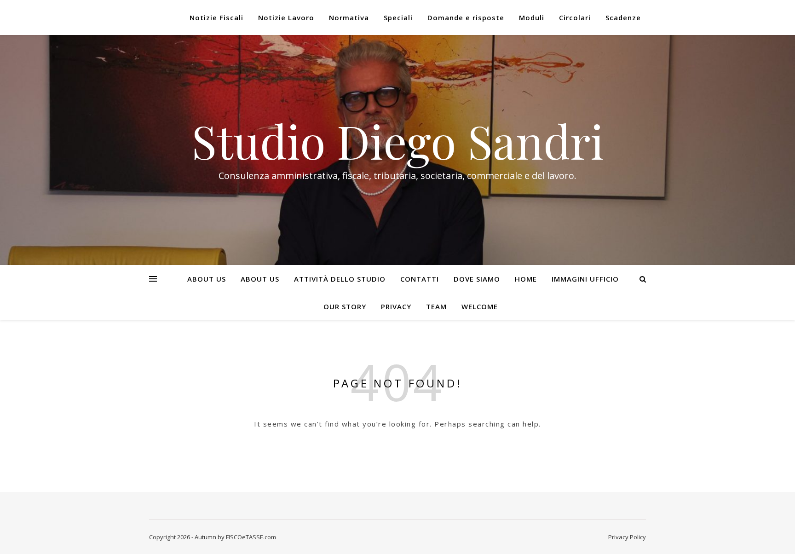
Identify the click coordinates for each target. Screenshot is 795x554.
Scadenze (623, 17)
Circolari (575, 17)
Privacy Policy (627, 537)
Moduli (531, 17)
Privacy (396, 306)
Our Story (344, 306)
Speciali (398, 17)
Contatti (419, 278)
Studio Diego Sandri (397, 141)
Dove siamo (477, 278)
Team (436, 306)
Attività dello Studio (340, 278)
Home (526, 278)
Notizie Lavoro (286, 17)
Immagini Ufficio (585, 278)
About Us (206, 278)
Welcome (479, 306)
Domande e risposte (465, 17)
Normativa (349, 17)
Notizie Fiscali (216, 17)
